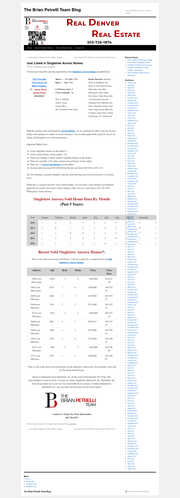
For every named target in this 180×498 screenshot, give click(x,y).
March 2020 (131, 166)
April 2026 (131, 93)
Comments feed (31, 484)
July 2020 (130, 156)
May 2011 (130, 433)
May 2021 (130, 130)
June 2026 (130, 88)
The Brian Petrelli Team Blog (52, 9)
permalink (72, 424)
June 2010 (130, 461)
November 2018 (132, 206)
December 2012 (132, 385)
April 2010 (131, 466)
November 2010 (132, 448)
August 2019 (131, 183)
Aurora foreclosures (51, 164)
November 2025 (132, 105)
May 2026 (130, 90)
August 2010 (131, 456)
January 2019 (131, 201)
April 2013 (131, 375)
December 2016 (132, 264)
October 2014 (132, 330)
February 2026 (132, 98)
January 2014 (131, 352)
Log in (28, 479)
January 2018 (131, 231)
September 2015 (132, 302)
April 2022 (131, 115)
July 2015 (130, 307)
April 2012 (131, 405)
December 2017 (132, 234)
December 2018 (132, 204)
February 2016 (132, 289)
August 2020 (131, 153)
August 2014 (131, 335)
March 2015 (131, 317)
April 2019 (131, 193)
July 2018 (130, 216)
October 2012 (132, 390)
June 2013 (130, 370)
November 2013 (132, 358)
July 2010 (130, 458)
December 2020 (132, 143)
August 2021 (131, 123)
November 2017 (132, 236)
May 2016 (130, 282)
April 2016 (131, 284)
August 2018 (131, 214)
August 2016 (131, 274)
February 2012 (132, 411)
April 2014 (131, 345)
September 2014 (132, 332)
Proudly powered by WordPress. (139, 491)
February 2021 (132, 138)
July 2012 (130, 398)
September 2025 (132, 110)
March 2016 (131, 287)
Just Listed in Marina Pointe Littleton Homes (44, 57)
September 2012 (132, 393)
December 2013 (132, 355)
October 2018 (132, 209)
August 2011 (131, 426)
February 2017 (132, 259)
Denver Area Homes (64, 47)
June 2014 (130, 340)
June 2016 (130, 279)
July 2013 (130, 368)
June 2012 (130, 400)
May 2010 (130, 464)
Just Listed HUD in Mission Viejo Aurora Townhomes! (95, 57)
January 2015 (131, 322)
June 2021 (130, 128)
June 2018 (130, 219)
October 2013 (132, 360)
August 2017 (131, 244)
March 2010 (131, 469)
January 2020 (131, 171)
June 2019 (130, 188)
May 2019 (130, 191)
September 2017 (132, 241)
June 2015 (130, 310)
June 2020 (130, 158)
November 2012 (132, 388)
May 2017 (130, 252)
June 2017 (130, 249)
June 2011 (130, 431)
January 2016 (131, 292)
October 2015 (132, 299)
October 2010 (132, 451)
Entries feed (30, 481)
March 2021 (131, 135)
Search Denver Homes (44, 47)
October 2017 (132, 239)
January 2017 (131, 262)
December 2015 (132, 294)
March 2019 (131, 196)
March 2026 (131, 95)
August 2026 (131, 82)
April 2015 (131, 315)
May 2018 (130, 221)
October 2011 (132, 421)
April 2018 (131, 224)
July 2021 (130, 125)
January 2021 (131, 141)
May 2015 (130, 312)
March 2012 (131, 408)
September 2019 (132, 181)
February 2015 (132, 320)
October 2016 (132, 269)
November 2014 (132, 327)
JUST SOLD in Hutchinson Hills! (138, 62)
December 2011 (132, 416)
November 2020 (132, 146)
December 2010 (132, 446)
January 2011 (131, 443)
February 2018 (132, 229)
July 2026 (130, 85)
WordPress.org (31, 486)
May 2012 (130, 403)
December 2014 (132, 325)
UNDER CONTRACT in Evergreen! (139, 65)
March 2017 (131, 257)
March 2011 (131, 438)
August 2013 (131, 365)
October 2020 (132, 148)
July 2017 (130, 246)
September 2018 (132, 211)
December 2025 (132, 103)
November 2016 (132, 267)
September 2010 (132, 453)
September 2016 (132, 272)
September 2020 (132, 151)
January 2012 (131, 413)
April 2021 (131, 133)
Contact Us (79, 47)
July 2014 (130, 337)
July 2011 (130, 428)
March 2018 (131, 226)
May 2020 (130, 161)
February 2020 (132, 168)
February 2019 (132, 199)
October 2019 (132, 178)
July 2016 (130, 277)
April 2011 (131, 436)
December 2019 (132, 173)
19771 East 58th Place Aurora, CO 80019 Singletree (39, 82)
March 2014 (131, 347)
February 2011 (132, 441)
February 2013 (132, 380)
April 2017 (131, 254)
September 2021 (132, 120)
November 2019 (132, 176)
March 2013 (131, 378)
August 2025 (131, 113)
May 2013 (130, 373)
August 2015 (131, 305)
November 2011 (132, 418)
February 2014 (132, 350)
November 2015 (132, 297)
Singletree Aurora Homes (84, 71)
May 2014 (130, 342)
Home (29, 47)
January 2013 (131, 383)
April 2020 (131, 163)
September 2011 (132, 423)
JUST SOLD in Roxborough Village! (140, 60)
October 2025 (132, 108)
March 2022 (131, 118)
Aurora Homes (68, 130)
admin (52, 66)
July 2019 (130, 186)
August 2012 (131, 395)
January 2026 (131, 100)
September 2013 (132, 363)
